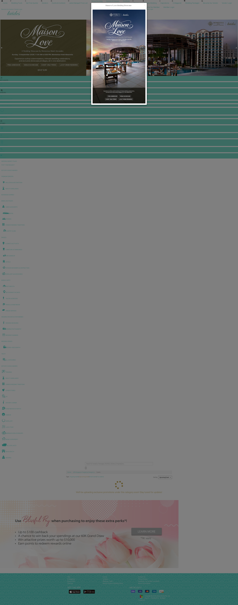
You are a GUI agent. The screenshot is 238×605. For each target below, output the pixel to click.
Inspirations (164, 3)
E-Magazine (177, 3)
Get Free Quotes (32, 3)
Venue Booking (96, 1)
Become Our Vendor (210, 3)
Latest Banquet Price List (78, 3)
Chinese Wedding (150, 3)
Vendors (45, 3)
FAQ (68, 577)
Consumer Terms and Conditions (148, 581)
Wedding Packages (192, 3)
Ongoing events (74, 476)
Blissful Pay (71, 581)
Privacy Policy (142, 579)
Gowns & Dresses (112, 1)
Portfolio (126, 1)
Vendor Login (227, 3)
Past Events (93, 476)
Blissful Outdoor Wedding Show (113, 583)
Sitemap (70, 583)
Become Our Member (152, 7)
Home (5, 3)
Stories (136, 3)
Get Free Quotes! (125, 9)
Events (105, 577)
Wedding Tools (16, 3)
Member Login (168, 7)
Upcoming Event (84, 476)
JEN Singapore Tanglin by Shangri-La (84, 472)
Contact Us (141, 577)
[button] (1, 47)
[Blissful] (75, 592)
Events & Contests (58, 3)
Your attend (100, 476)
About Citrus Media (144, 583)
